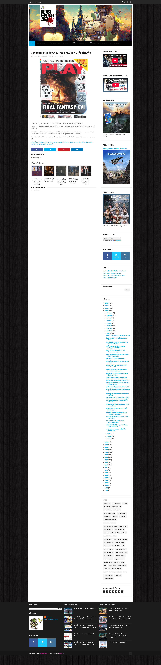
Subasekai (107, 569)
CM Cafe (117, 510)
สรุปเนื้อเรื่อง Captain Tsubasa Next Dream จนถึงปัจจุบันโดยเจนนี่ (85, 618)
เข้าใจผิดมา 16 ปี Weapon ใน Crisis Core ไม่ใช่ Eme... (117, 425)
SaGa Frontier (122, 565)
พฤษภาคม (110, 331)
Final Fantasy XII (119, 546)
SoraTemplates (44, 653)
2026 (107, 303)
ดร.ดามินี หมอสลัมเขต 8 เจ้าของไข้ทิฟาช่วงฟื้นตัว (117, 394)
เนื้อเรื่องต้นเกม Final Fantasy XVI (116, 378)
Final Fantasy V (122, 539)
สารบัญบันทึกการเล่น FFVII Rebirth (115, 149)
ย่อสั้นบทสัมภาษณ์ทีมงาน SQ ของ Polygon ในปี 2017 (115, 347)
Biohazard (107, 506)
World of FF (118, 575)
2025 (107, 306)
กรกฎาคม (109, 326)
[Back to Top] (130, 653)
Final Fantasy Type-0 (110, 539)
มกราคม (109, 439)
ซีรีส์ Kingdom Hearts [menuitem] (79, 43)
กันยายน (109, 321)
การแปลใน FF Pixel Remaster (115, 359)
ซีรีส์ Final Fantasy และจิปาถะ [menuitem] (98, 43)
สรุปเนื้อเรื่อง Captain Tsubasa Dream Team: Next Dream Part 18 (85, 626)
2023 (107, 311)
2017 (106, 455)
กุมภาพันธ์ (110, 436)
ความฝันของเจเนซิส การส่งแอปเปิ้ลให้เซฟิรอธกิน (117, 401)
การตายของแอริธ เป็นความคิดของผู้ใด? (117, 398)
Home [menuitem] (32, 43)
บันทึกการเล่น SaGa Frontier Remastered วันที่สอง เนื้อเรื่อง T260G (118, 636)
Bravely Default (116, 506)
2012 (106, 467)
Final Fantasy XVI (58, 56)
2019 (106, 450)
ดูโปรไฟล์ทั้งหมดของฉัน (51, 619)
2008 (107, 478)
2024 (107, 308)
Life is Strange (108, 562)
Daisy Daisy (107, 516)
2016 (106, 457)
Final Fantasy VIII (119, 542)
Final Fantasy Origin (120, 533)
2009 (107, 475)
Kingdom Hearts (119, 559)
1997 (106, 488)
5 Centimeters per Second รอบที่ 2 (85, 608)
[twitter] (125, 2)
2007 (107, 480)
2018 (106, 452)
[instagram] (128, 2)
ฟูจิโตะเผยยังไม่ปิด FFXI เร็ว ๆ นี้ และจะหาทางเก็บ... (117, 417)
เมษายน (109, 333)
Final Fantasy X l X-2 (121, 552)
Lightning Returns (119, 562)
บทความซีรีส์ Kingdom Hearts (112, 273)
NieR (105, 565)
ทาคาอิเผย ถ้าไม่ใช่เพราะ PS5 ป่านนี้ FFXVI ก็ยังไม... (116, 409)
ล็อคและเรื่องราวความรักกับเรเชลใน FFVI (116, 339)
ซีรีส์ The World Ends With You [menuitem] (59, 43)
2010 (106, 473)
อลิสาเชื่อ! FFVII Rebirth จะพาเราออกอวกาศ (117, 362)
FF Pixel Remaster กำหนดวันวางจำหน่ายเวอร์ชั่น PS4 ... (116, 413)
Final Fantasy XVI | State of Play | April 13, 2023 (117, 383)
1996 (106, 490)
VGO (125, 572)
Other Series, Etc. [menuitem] (115, 43)
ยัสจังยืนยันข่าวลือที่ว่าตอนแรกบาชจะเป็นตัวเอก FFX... (117, 374)
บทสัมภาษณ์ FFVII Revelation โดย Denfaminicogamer (119, 626)
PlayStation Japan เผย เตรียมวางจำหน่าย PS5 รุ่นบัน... (117, 343)
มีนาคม (109, 434)
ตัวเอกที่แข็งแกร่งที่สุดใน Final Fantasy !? (118, 390)
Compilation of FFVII (109, 513)
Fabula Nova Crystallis (110, 520)
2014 (106, 462)
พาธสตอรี (125, 503)
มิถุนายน (109, 328)
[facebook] (122, 2)
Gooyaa (61, 653)
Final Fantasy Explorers (110, 526)
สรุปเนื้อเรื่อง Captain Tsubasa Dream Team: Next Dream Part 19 (85, 643)
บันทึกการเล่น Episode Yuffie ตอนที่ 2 (117, 380)
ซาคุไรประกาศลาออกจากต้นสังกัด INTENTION (116, 429)
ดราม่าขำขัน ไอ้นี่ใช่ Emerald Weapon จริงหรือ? (115, 421)
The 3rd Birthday (116, 569)
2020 (107, 447)
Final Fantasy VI (108, 542)
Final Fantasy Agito (109, 523)
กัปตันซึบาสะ (107, 503)
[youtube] (130, 2)
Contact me (37, 2)
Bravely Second (108, 510)
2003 (107, 485)
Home (30, 2)
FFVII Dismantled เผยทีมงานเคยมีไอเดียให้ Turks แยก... (117, 355)
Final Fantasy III (108, 529)
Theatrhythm (108, 572)
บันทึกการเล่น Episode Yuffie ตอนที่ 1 (117, 387)
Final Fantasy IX (108, 533)
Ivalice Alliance (108, 559)
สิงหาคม (109, 323)
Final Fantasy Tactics (110, 536)
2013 (106, 465)
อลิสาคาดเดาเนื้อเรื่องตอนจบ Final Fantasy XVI (116, 366)
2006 (107, 483)
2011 (106, 470)
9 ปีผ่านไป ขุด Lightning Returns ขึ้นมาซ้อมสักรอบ (117, 405)
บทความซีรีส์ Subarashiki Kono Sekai (114, 275)
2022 (107, 442)
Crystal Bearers (122, 513)
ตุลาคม (109, 318)
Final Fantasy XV (108, 555)
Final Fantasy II (123, 526)
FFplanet (49, 617)
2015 (106, 460)
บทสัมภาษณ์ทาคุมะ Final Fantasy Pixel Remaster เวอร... (116, 370)
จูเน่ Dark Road (116, 503)
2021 (106, 445)
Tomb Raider (117, 572)
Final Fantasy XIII (108, 549)
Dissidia (115, 516)
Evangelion (123, 516)
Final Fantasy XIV (108, 552)
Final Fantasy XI (108, 546)
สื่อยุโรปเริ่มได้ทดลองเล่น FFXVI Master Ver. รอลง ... (115, 351)
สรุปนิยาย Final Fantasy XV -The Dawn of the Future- (119, 609)
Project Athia (112, 565)
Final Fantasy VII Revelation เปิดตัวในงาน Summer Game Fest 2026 (120, 618)
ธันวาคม (109, 313)
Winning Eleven (108, 575)
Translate (118, 241)
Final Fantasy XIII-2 (121, 549)
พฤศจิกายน (110, 315)
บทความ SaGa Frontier (110, 278)
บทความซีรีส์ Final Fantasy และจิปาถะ (114, 271)
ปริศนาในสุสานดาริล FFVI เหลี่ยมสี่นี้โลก (118, 335)
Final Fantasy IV (119, 529)
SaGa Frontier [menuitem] (41, 43)
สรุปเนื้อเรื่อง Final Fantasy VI (118, 642)
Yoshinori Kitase (108, 578)
